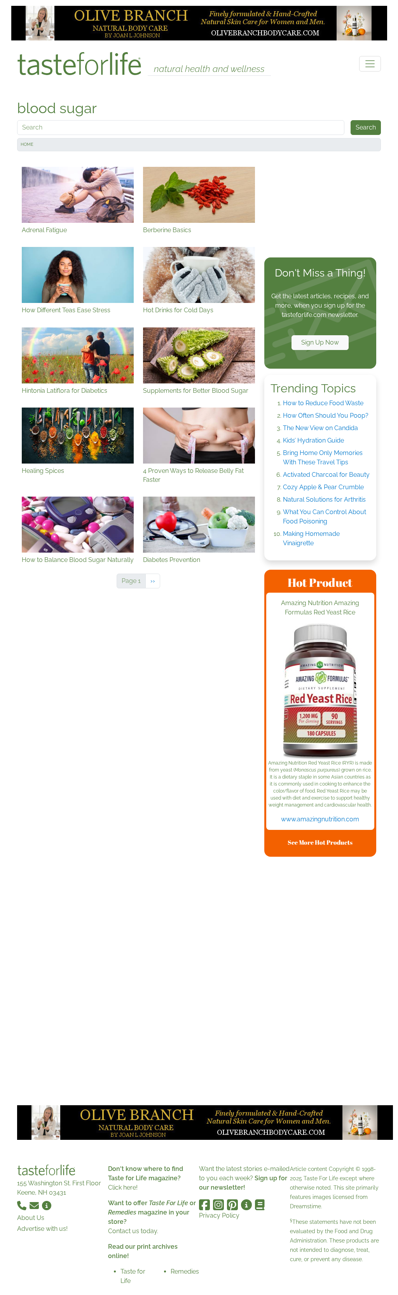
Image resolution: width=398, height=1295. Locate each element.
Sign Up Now (320, 342)
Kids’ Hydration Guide (313, 440)
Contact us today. (133, 1231)
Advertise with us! (42, 1228)
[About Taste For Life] (46, 1205)
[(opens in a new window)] (320, 691)
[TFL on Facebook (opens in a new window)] (204, 1205)
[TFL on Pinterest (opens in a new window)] (232, 1205)
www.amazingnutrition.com (320, 819)
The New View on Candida (320, 428)
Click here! (123, 1187)
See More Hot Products (320, 842)
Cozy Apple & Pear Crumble (323, 487)
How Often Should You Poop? (325, 415)
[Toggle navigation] (370, 64)
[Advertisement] (320, 206)
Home (27, 144)
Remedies (185, 1271)
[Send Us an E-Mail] (35, 1205)
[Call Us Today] (22, 1205)
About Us (30, 1218)
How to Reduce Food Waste (323, 403)
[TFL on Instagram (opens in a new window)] (218, 1205)
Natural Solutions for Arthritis (324, 499)
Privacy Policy (219, 1215)
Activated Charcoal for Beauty (326, 474)
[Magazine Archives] (260, 1204)
